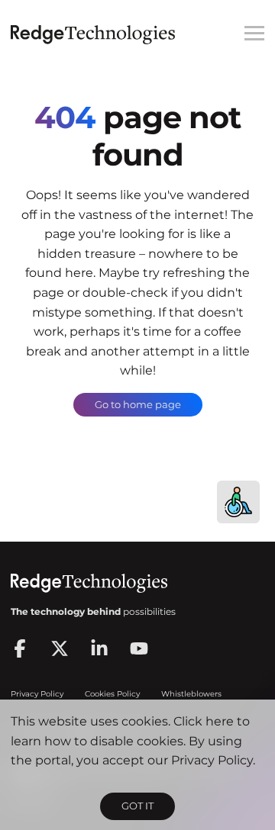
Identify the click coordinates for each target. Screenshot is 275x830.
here (219, 721)
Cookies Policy (112, 694)
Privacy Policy (212, 760)
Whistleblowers (191, 694)
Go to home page (138, 404)
